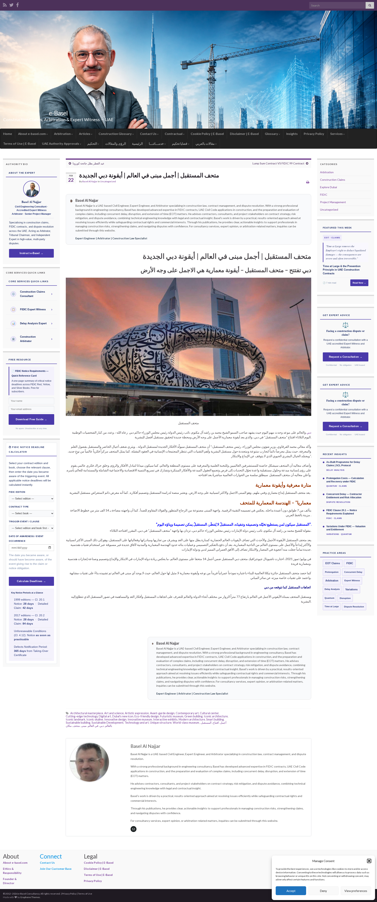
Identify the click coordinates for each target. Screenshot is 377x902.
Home (7, 133)
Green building (193, 716)
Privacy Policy (314, 133)
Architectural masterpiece (86, 713)
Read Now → (359, 283)
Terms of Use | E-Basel (19, 143)
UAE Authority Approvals (61, 143)
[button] (369, 861)
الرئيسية (137, 143)
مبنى (84, 725)
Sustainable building (78, 722)
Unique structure (161, 722)
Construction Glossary (115, 133)
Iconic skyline (94, 719)
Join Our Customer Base (55, 868)
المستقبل (206, 722)
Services (336, 133)
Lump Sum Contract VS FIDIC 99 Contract (278, 163)
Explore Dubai (328, 187)
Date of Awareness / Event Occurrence (26, 538)
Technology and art (137, 722)
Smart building (215, 719)
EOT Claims (332, 563)
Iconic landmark (75, 719)
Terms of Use (85, 893)
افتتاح (216, 722)
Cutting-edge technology (82, 716)
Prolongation (332, 572)
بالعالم (108, 725)
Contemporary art (187, 713)
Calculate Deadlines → (31, 581)
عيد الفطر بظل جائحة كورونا (88, 163)
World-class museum (186, 722)
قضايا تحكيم (180, 143)
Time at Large (332, 606)
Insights (292, 133)
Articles (85, 133)
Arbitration (62, 133)
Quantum (329, 598)
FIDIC (323, 194)
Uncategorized (108, 181)
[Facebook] (17, 4)
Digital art (105, 716)
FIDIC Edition (17, 492)
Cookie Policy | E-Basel (207, 133)
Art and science (114, 713)
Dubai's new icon (122, 716)
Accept (291, 891)
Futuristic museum (171, 716)
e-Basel (58, 113)
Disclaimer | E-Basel (244, 133)
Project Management (333, 202)
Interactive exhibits (165, 719)
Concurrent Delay (353, 572)
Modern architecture (192, 719)
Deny (323, 891)
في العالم (93, 725)
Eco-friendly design (147, 716)
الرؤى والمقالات (115, 143)
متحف (76, 725)
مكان (69, 725)
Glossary (272, 133)
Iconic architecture (216, 716)
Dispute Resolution (354, 606)
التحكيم (92, 143)
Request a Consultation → (345, 357)
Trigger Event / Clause (24, 521)
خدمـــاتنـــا (156, 143)
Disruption (345, 598)
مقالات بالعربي (205, 143)
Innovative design (115, 719)
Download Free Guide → (31, 419)
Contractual (174, 133)
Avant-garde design (162, 713)
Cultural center (209, 713)
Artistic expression (137, 713)
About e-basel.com (32, 133)
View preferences (355, 891)
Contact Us (148, 133)
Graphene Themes (30, 897)
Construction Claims (332, 179)
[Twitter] (11, 4)
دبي (309, 432)
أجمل (223, 722)
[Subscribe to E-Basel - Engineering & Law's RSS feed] (5, 4)
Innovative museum (140, 719)
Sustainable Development (108, 722)
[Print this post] (307, 182)
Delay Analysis (332, 589)
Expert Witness (352, 580)
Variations (351, 589)
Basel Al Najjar (89, 181)
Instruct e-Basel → (31, 253)
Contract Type (19, 507)
